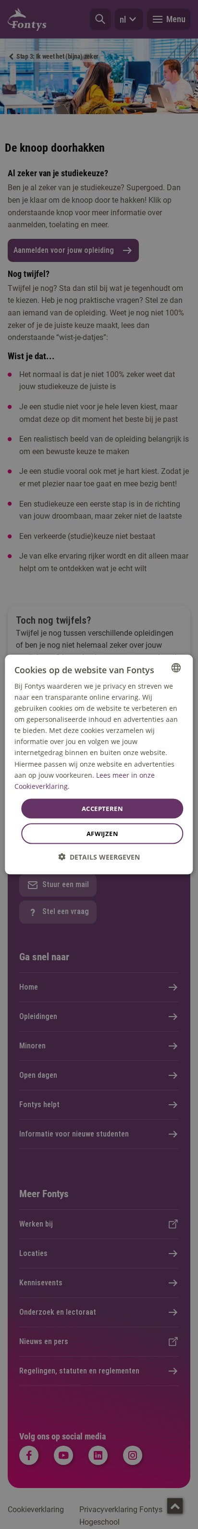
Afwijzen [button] (102, 833)
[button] (99, 857)
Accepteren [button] (102, 808)
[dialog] (99, 764)
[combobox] (176, 667)
